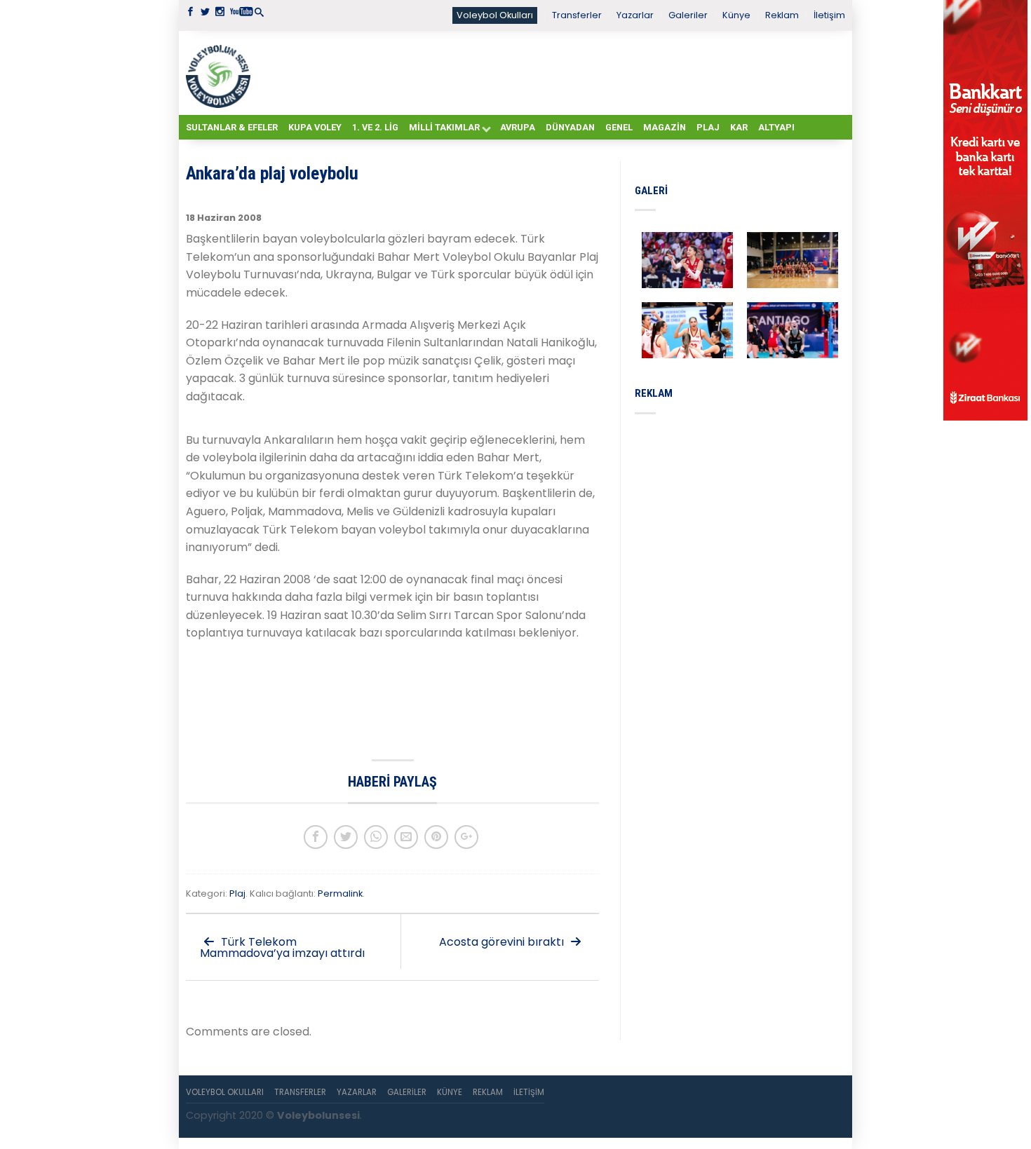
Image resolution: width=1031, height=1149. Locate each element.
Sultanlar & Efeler (232, 127)
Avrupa (517, 127)
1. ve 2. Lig (375, 127)
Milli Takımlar (444, 127)
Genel (619, 127)
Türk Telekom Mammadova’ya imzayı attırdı (282, 947)
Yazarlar (635, 15)
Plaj (708, 127)
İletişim (829, 15)
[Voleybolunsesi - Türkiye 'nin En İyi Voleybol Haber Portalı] (221, 73)
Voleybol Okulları (495, 15)
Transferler (577, 15)
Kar (739, 127)
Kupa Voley (315, 127)
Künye (736, 15)
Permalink (340, 893)
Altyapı (776, 127)
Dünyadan (570, 127)
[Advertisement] (550, 72)
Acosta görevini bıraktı (503, 942)
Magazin (664, 127)
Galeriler (688, 15)
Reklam (782, 15)
